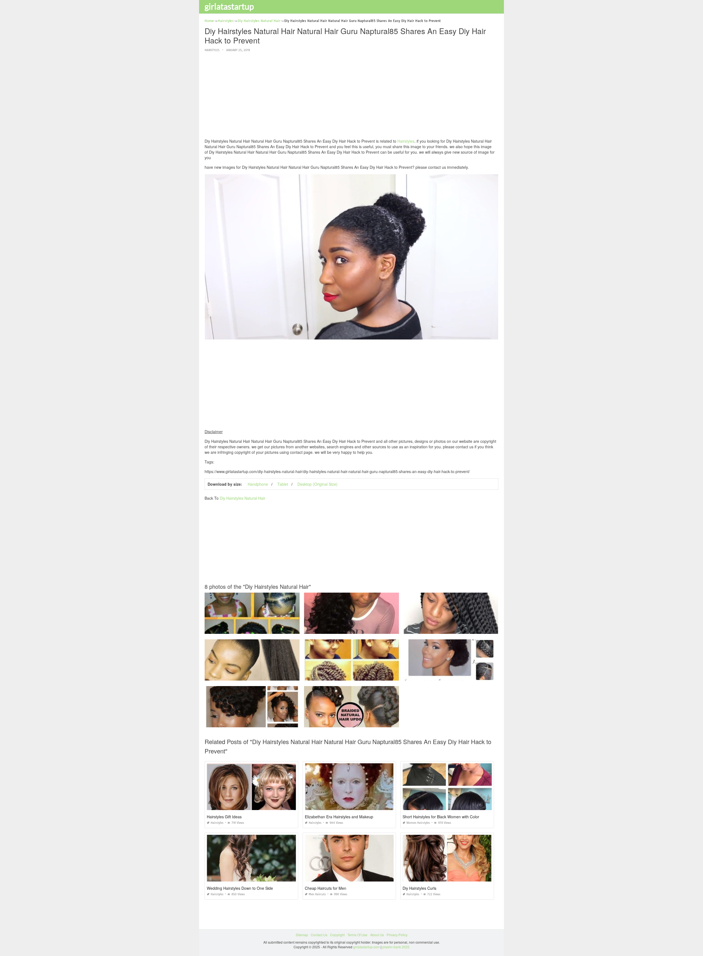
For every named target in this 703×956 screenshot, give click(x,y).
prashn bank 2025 (395, 946)
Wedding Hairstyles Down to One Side (240, 888)
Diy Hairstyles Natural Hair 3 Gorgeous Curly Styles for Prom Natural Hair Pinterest (466, 675)
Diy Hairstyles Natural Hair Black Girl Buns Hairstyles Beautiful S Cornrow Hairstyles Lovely (373, 628)
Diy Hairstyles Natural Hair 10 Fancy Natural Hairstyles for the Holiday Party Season (268, 722)
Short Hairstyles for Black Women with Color (441, 816)
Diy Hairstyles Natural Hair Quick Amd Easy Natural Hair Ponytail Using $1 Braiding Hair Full (275, 675)
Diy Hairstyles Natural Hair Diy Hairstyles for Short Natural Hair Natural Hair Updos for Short (373, 675)
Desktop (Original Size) (317, 484)
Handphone (258, 484)
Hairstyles (212, 50)
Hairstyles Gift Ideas (224, 816)
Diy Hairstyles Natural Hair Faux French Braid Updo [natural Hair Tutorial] (359, 722)
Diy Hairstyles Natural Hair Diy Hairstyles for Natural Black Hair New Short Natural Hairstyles (275, 628)
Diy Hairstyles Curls (419, 888)
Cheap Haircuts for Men (325, 888)
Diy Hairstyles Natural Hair (242, 498)
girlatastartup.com (366, 946)
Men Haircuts (317, 894)
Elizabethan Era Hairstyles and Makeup (339, 816)
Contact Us (319, 934)
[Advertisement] (351, 95)
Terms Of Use (357, 934)
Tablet (282, 484)
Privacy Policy (397, 934)
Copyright (337, 934)
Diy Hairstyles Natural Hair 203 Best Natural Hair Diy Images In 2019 (456, 628)
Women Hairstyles (418, 823)
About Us (377, 934)
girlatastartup (229, 6)
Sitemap (302, 934)
